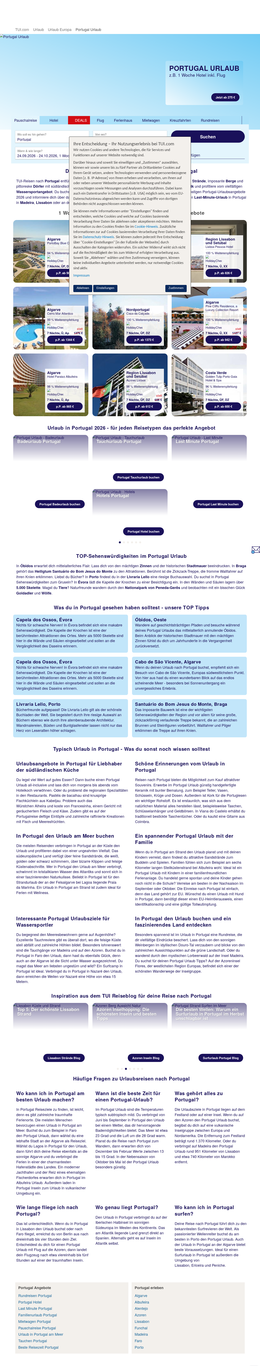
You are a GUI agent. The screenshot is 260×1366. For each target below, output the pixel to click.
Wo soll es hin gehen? (31, 134)
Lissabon (142, 1321)
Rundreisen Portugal (35, 1295)
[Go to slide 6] (140, 542)
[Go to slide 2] (124, 542)
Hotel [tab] (54, 120)
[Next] (243, 489)
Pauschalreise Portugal (37, 1327)
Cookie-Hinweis (146, 227)
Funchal (141, 1327)
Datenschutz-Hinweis (98, 237)
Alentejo (141, 1308)
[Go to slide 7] (142, 1069)
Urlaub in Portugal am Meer (40, 1334)
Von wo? (101, 134)
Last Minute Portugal (35, 1308)
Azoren (140, 1314)
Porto (139, 1347)
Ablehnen (83, 288)
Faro (138, 1340)
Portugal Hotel (30, 1302)
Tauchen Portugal (32, 1340)
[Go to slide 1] (120, 542)
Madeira (141, 1334)
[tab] (25, 120)
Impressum (81, 275)
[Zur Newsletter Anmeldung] (255, 552)
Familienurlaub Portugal (37, 1314)
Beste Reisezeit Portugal (38, 1347)
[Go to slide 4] (132, 542)
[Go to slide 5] (136, 542)
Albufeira (142, 1302)
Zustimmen (176, 288)
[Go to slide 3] (128, 542)
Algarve (141, 1295)
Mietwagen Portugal (34, 1321)
